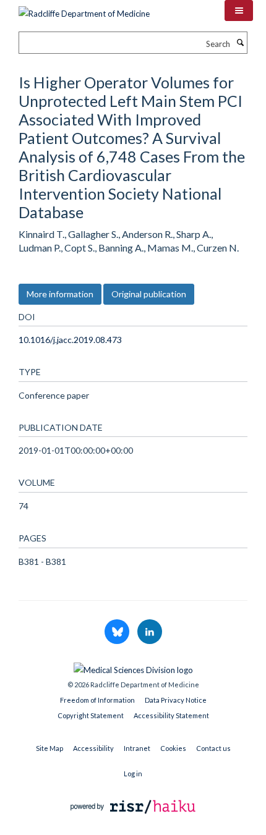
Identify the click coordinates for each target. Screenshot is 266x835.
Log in (133, 773)
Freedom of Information (97, 700)
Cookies (173, 748)
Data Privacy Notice (176, 700)
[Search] (240, 42)
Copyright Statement (91, 715)
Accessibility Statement (171, 715)
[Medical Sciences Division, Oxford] (133, 666)
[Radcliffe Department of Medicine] (84, 9)
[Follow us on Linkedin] (149, 632)
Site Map (49, 748)
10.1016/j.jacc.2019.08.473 (70, 339)
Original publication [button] (148, 294)
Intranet (137, 748)
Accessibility (93, 748)
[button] (239, 10)
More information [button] (60, 294)
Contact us (213, 748)
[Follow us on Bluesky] (118, 632)
